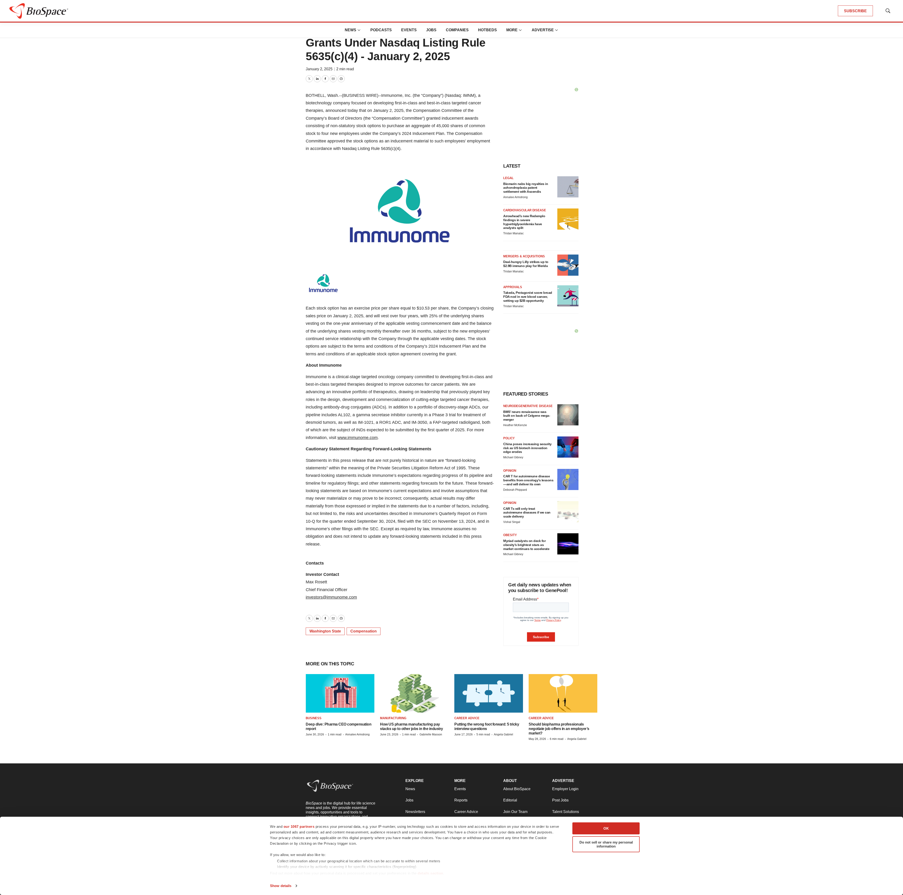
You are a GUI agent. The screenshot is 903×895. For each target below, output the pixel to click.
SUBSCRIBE (855, 11)
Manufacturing (393, 718)
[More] (359, 30)
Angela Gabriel (503, 734)
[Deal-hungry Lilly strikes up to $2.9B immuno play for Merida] (567, 265)
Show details (280, 886)
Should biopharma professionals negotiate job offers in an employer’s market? (559, 728)
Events (409, 30)
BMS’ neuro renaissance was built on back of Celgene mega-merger (526, 416)
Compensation (363, 631)
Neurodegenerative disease (528, 406)
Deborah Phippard (515, 489)
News (350, 30)
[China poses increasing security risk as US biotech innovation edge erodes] (567, 447)
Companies (457, 30)
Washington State (325, 631)
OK (606, 828)
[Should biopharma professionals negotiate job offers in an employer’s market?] (563, 693)
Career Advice (466, 718)
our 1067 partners (299, 826)
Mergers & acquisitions (524, 256)
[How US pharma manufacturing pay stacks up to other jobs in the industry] (414, 693)
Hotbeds (487, 30)
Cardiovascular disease (524, 210)
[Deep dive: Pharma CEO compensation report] (340, 693)
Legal (508, 178)
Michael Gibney (513, 457)
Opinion (509, 470)
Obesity (510, 535)
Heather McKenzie (515, 425)
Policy (509, 438)
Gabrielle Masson (431, 734)
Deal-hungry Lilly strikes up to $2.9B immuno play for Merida (525, 264)
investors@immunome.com (331, 597)
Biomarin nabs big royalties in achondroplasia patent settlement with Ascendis (525, 188)
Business (313, 718)
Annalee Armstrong (515, 197)
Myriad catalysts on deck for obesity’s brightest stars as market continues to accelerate (526, 545)
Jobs (431, 30)
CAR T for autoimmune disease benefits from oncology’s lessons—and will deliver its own (528, 480)
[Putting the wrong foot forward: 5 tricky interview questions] (488, 693)
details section (430, 873)
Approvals (512, 287)
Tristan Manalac (513, 233)
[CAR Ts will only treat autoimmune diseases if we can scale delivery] (567, 511)
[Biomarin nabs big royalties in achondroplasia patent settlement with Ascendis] (567, 186)
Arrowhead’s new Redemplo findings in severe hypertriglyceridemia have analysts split (524, 222)
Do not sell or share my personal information (606, 844)
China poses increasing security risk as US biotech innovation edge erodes (527, 448)
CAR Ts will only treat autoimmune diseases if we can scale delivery (527, 512)
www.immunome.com (357, 437)
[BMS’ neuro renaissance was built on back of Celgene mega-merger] (567, 414)
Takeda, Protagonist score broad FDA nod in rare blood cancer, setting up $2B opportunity (527, 296)
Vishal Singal (511, 522)
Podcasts (381, 30)
